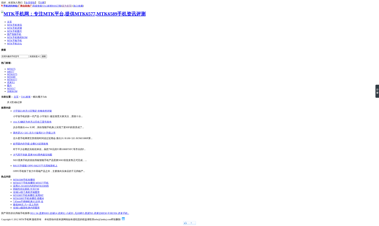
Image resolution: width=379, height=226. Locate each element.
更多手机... (123, 213)
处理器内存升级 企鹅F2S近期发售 (30, 143)
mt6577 (10, 71)
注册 (42, 2)
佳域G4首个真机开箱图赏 (26, 192)
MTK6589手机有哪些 (24, 179)
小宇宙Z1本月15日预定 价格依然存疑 (32, 111)
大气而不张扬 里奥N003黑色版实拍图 (32, 154)
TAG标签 (47, 6)
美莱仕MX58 (100, 213)
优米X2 (61, 213)
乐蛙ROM (12, 91)
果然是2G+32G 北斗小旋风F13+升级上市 (34, 133)
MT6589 (11, 77)
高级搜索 (37, 6)
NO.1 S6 (34, 213)
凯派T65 (89, 213)
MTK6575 (12, 74)
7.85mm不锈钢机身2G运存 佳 (28, 201)
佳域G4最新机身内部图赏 (26, 207)
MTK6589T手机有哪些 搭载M (28, 198)
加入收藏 (78, 6)
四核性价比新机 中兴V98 (26, 189)
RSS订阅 (56, 6)
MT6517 (11, 88)
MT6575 (11, 69)
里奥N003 (44, 213)
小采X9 (69, 213)
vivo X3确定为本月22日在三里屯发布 (32, 122)
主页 (16, 97)
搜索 (44, 56)
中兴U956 (112, 213)
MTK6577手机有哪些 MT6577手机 (31, 183)
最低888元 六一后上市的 (25, 204)
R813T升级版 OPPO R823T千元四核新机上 (35, 165)
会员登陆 (30, 2)
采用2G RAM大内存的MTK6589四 (31, 186)
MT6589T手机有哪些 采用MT (28, 195)
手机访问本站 (10, 6)
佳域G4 (53, 213)
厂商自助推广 (25, 6)
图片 (9, 85)
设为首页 (66, 6)
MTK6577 (12, 79)
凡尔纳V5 (79, 213)
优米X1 (11, 82)
